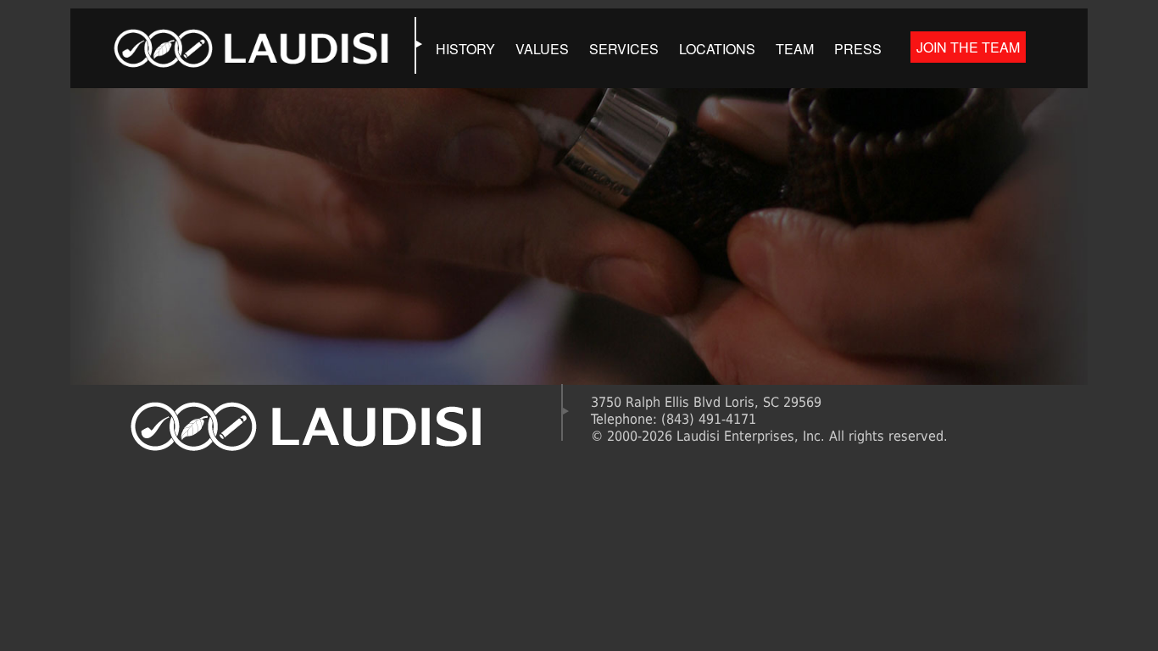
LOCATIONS (717, 48)
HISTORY (465, 48)
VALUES (542, 48)
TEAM (795, 48)
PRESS (858, 48)
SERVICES (624, 48)
